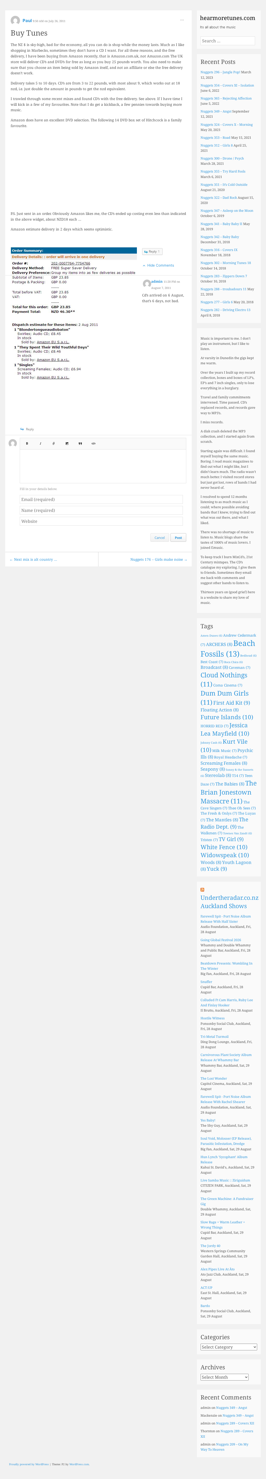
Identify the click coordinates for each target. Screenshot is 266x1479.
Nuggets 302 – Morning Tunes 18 (226, 263)
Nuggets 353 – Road (215, 137)
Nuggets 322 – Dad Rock (219, 197)
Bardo (205, 1306)
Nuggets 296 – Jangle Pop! (220, 72)
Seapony (213, 769)
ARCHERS (219, 644)
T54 (238, 775)
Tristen (209, 839)
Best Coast (212, 661)
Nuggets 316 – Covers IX (219, 250)
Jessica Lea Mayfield (225, 729)
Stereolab (218, 775)
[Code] (93, 442)
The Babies (229, 784)
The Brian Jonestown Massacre (229, 791)
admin (157, 281)
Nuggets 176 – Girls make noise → (159, 559)
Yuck (217, 868)
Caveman (239, 667)
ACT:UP (206, 1287)
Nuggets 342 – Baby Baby (220, 237)
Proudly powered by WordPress (29, 1464)
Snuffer (206, 982)
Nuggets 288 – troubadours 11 (224, 289)
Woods (211, 862)
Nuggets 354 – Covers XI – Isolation (227, 85)
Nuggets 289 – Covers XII (235, 1423)
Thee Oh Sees (242, 807)
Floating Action (220, 710)
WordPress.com (79, 1464)
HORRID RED (215, 725)
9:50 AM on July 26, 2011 (49, 21)
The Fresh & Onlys (219, 813)
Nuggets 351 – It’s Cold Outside (224, 184)
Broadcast (214, 667)
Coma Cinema (227, 685)
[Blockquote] (80, 442)
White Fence (224, 847)
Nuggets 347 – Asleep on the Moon (227, 210)
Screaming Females (224, 763)
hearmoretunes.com (227, 18)
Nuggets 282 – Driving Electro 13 (225, 310)
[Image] (67, 442)
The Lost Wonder (214, 1078)
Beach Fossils (228, 648)
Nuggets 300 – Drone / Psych (222, 158)
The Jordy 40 (210, 1246)
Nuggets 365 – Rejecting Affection (226, 98)
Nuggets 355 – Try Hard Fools (223, 171)
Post (178, 537)
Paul (28, 20)
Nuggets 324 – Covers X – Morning (227, 124)
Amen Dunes (211, 635)
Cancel (160, 537)
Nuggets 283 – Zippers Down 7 (224, 276)
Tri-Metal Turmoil (215, 1036)
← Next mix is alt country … (33, 559)
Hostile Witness (213, 1018)
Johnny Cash (211, 742)
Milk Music (224, 750)
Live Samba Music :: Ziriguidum (225, 1180)
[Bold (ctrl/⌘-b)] (27, 442)
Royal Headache (230, 757)
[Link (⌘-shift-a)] (54, 442)
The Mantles (222, 820)
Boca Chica (233, 662)
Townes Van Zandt (237, 833)
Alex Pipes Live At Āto (218, 1269)
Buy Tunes (29, 33)
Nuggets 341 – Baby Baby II (221, 224)
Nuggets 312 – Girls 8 (217, 145)
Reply (154, 251)
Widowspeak (225, 855)
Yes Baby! (208, 1120)
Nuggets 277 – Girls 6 (217, 302)
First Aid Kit (231, 702)
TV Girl (231, 839)
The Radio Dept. (224, 823)
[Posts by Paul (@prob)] (15, 22)
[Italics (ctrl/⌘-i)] (40, 442)
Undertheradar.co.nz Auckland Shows (230, 902)
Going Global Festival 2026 (221, 940)
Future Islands (227, 717)
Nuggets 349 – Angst (216, 111)
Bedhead (248, 655)
